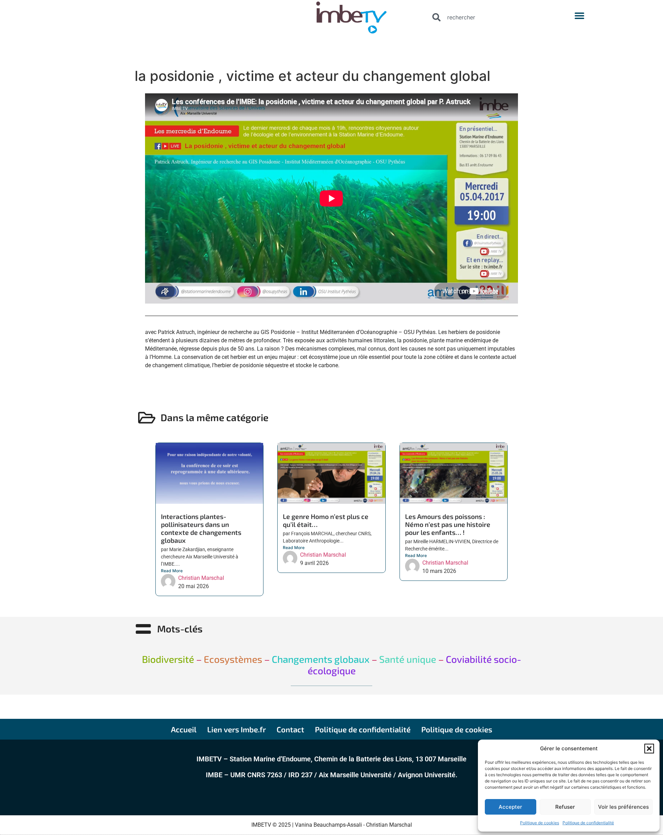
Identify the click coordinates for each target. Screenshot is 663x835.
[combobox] (488, 17)
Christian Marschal (201, 578)
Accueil (183, 729)
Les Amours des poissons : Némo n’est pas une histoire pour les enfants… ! (447, 524)
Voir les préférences (623, 807)
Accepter (510, 807)
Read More (172, 570)
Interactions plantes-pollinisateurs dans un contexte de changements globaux (201, 528)
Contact (290, 729)
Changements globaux (319, 659)
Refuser (565, 807)
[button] (649, 748)
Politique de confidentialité (588, 822)
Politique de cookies (539, 822)
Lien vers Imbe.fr (236, 729)
